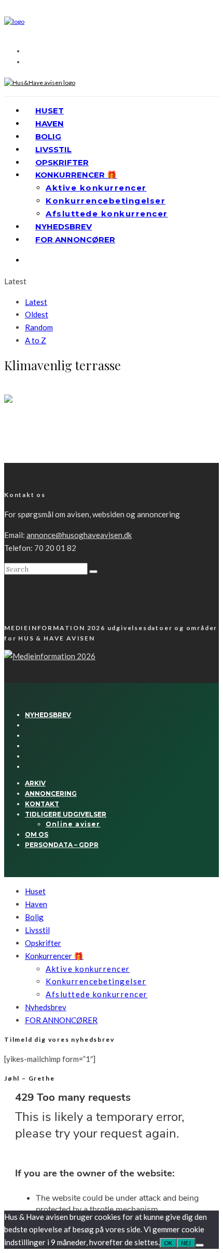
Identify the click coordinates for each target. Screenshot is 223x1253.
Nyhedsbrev (63, 226)
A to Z (35, 340)
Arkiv (35, 783)
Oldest (36, 314)
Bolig (48, 136)
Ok (168, 1243)
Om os (36, 834)
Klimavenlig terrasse (47, 437)
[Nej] (200, 1245)
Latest (36, 302)
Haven (49, 123)
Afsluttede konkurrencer (107, 213)
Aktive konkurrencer (96, 188)
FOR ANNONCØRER (75, 239)
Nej (186, 1243)
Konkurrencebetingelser (105, 201)
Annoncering (51, 793)
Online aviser (73, 824)
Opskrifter (62, 162)
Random (39, 327)
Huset (49, 110)
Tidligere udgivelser (65, 814)
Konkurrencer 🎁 (76, 175)
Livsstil (53, 149)
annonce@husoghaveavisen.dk (79, 535)
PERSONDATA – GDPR (62, 845)
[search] (93, 571)
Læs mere (19, 458)
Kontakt (42, 804)
